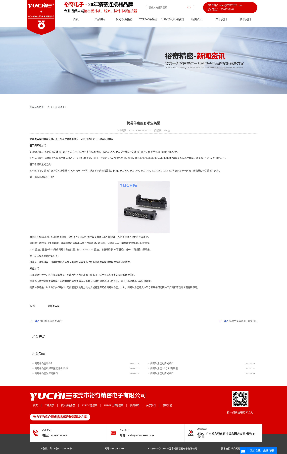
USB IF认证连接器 (172, 19)
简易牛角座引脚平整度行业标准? (51, 368)
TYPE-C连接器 (148, 19)
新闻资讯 (196, 19)
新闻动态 (60, 107)
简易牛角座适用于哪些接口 (243, 321)
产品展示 (100, 19)
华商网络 (235, 448)
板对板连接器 (124, 19)
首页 (76, 19)
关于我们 (221, 19)
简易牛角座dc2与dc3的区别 (164, 368)
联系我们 (245, 19)
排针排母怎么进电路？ (52, 321)
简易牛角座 (35, 139)
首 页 (50, 107)
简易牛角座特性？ (44, 363)
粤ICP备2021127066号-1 (61, 448)
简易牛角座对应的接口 (162, 363)
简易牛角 (60, 152)
